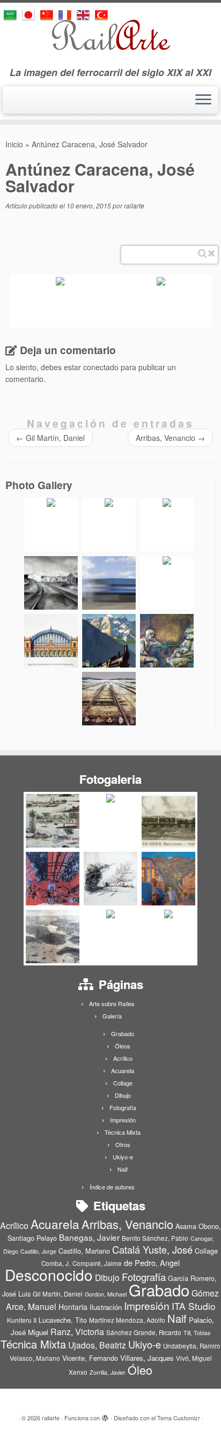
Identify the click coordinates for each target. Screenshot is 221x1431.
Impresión (123, 1119)
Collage (122, 1082)
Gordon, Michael (106, 1294)
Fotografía (122, 1107)
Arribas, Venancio (170, 437)
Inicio (14, 144)
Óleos (122, 1046)
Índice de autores (112, 1186)
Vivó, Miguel (194, 1358)
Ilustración (106, 1307)
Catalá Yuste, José (152, 1249)
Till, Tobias (196, 1333)
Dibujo (123, 1095)
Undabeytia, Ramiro (191, 1346)
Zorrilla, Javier (108, 1372)
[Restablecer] (211, 253)
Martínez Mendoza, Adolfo (127, 1320)
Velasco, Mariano (35, 1358)
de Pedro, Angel (152, 1262)
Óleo (140, 1369)
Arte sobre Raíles (112, 1003)
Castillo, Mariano (84, 1251)
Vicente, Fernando (90, 1358)
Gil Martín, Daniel (50, 437)
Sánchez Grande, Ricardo (143, 1332)
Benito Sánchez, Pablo (155, 1238)
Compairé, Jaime (97, 1263)
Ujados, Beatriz (97, 1345)
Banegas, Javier (89, 1237)
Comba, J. (55, 1263)
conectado (101, 367)
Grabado (122, 1033)
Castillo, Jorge (38, 1251)
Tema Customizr (178, 1417)
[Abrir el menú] (203, 100)
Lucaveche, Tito (63, 1320)
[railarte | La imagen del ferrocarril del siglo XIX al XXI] (110, 35)
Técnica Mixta (123, 1132)
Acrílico (122, 1058)
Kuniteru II (21, 1320)
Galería (112, 1016)
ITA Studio (194, 1306)
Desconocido (49, 1274)
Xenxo (78, 1372)
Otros (122, 1144)
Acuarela (122, 1070)
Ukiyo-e (123, 1156)
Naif (122, 1169)
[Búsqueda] (202, 253)
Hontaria (72, 1306)
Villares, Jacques (147, 1358)
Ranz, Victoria (77, 1331)
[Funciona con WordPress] (105, 1415)
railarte (134, 205)
